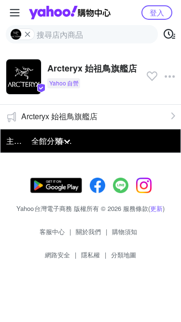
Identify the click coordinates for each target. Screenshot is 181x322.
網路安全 (57, 254)
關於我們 (88, 231)
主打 (14, 140)
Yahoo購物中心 (70, 12)
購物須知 (124, 231)
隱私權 (90, 254)
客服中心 (52, 231)
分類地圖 (123, 254)
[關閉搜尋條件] (27, 34)
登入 (157, 12)
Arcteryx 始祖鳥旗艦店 (59, 116)
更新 (156, 208)
